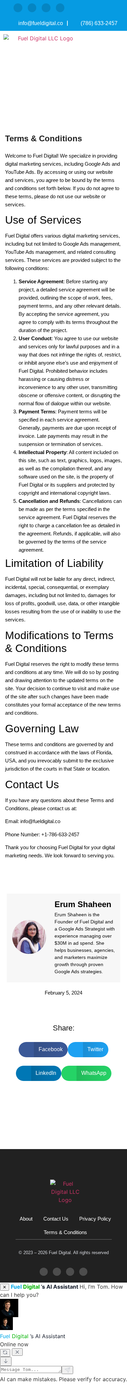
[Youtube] (60, 7)
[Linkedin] (46, 7)
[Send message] (67, 1370)
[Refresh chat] (5, 1353)
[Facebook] (32, 7)
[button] (117, 68)
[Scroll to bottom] (6, 1361)
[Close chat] (17, 1352)
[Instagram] (18, 7)
